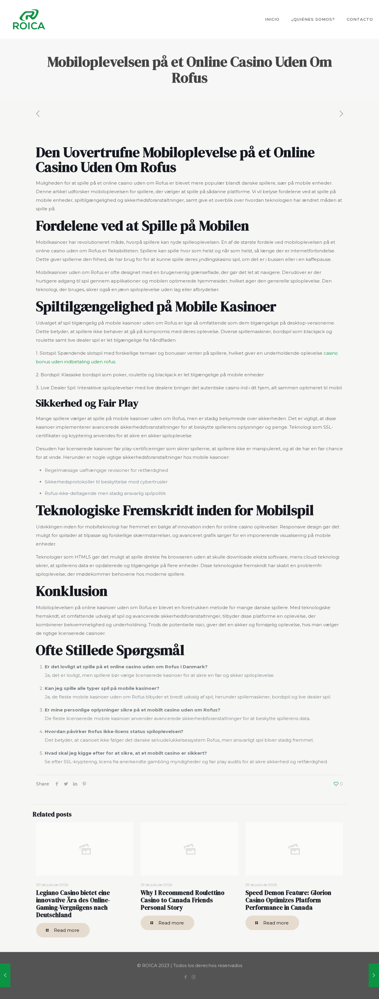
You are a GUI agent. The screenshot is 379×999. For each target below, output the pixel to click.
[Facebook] (185, 977)
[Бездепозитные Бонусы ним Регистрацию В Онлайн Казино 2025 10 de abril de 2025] (5, 975)
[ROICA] (29, 19)
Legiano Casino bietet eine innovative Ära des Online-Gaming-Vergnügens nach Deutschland (73, 903)
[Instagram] (193, 977)
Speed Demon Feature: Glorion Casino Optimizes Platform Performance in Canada (288, 900)
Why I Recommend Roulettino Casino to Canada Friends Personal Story (182, 900)
